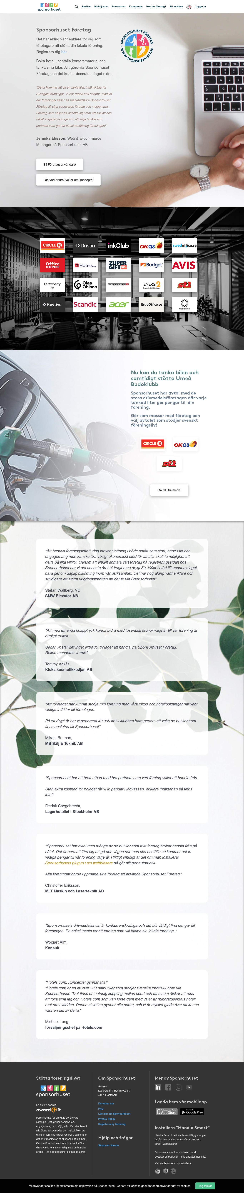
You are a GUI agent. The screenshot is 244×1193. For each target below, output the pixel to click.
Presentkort (118, 6)
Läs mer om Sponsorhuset (114, 1113)
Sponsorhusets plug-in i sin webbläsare (79, 862)
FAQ (100, 1108)
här (64, 51)
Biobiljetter (101, 6)
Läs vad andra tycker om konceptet (68, 179)
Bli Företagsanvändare (59, 164)
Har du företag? (156, 6)
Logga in (200, 6)
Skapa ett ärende (108, 1145)
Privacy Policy (106, 1119)
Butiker (86, 6)
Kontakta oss (106, 1103)
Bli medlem (176, 6)
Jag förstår (205, 1186)
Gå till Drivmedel (169, 490)
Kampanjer (136, 6)
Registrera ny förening (112, 1124)
